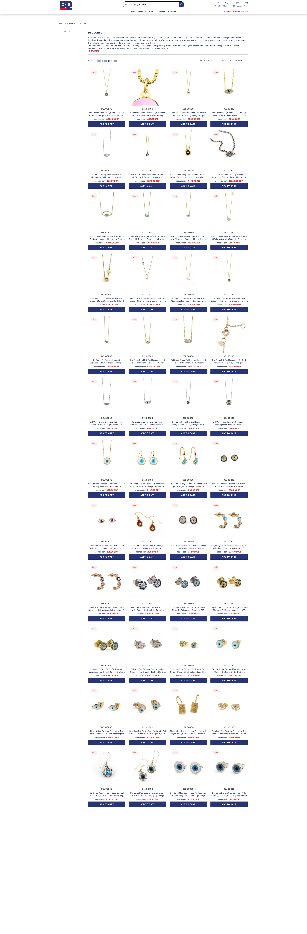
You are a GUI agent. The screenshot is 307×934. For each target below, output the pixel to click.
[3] (105, 60)
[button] (246, 4)
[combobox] (153, 4)
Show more (94, 51)
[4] (110, 60)
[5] (114, 60)
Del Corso (106, 109)
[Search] (181, 4)
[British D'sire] (69, 8)
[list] (98, 60)
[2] (102, 60)
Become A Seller (230, 11)
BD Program (243, 11)
